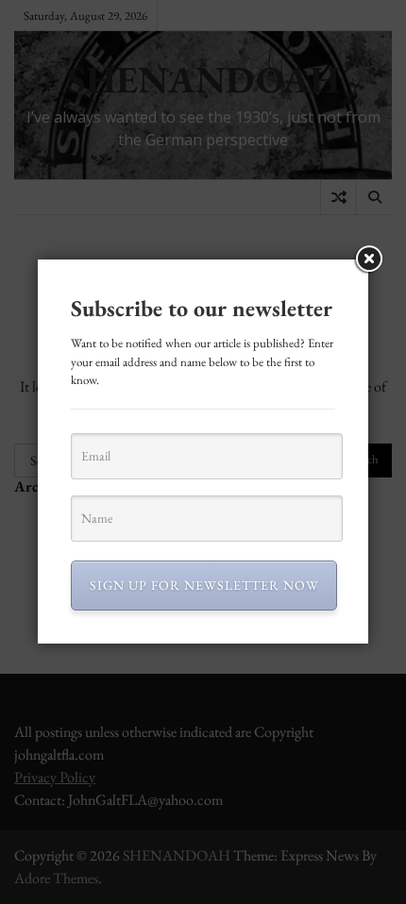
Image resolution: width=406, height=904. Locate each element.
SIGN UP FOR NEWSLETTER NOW (204, 585)
